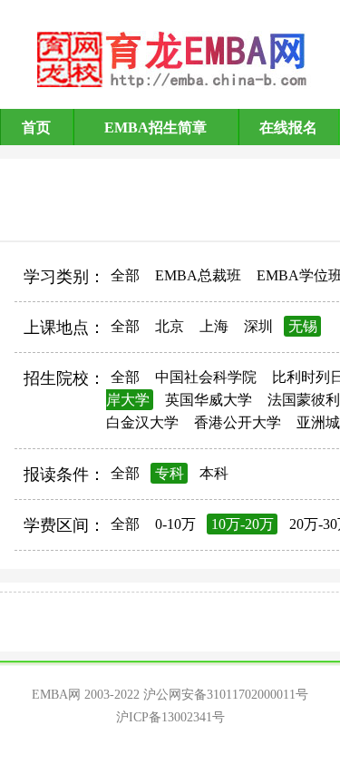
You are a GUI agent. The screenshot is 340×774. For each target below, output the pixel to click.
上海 (213, 326)
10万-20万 (242, 524)
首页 (36, 127)
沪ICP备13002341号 (170, 717)
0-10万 (175, 524)
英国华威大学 (208, 399)
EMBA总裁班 (198, 275)
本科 (213, 473)
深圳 (258, 326)
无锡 (302, 326)
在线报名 (288, 127)
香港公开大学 (237, 422)
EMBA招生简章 (155, 127)
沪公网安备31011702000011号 (225, 694)
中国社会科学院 (206, 377)
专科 (169, 473)
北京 (169, 326)
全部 (125, 275)
